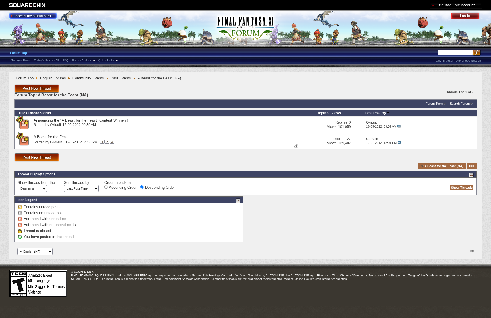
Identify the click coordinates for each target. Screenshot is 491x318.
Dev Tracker (444, 60)
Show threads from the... (38, 182)
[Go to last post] (399, 126)
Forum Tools (434, 103)
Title (21, 113)
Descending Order (159, 187)
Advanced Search (468, 60)
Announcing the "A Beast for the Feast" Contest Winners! (81, 120)
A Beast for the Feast (51, 137)
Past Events (121, 78)
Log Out (468, 16)
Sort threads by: (77, 182)
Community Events (88, 78)
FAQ (66, 60)
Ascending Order (122, 187)
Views (336, 113)
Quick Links (106, 60)
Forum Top (18, 53)
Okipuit (55, 125)
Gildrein (56, 142)
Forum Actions (82, 60)
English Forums (53, 78)
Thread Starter (39, 113)
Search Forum (460, 103)
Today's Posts (21, 60)
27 (349, 139)
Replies (323, 113)
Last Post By (375, 113)
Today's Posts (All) (47, 60)
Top (471, 166)
